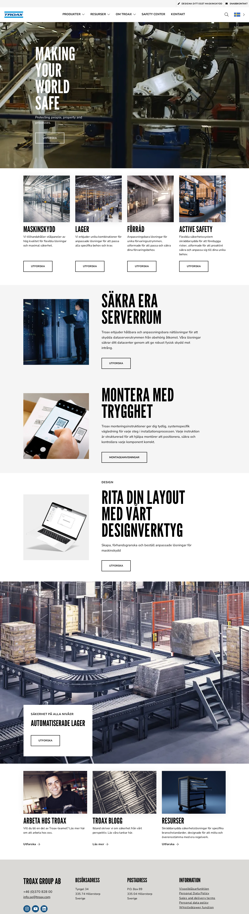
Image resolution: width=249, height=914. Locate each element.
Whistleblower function (196, 907)
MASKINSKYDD (39, 229)
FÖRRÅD (135, 229)
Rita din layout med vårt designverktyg (143, 513)
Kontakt (178, 14)
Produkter (72, 14)
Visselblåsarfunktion (194, 889)
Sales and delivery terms (197, 898)
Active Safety (196, 229)
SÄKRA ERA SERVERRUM (132, 309)
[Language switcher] (239, 14)
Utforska (30, 844)
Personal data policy (194, 903)
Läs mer (99, 844)
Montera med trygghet (138, 403)
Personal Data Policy (194, 893)
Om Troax (124, 14)
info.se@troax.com (36, 897)
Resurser (98, 14)
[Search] (226, 14)
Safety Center (153, 14)
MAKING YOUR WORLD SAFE (55, 78)
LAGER (82, 229)
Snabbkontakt (238, 3)
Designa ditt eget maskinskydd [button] (202, 3)
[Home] (15, 14)
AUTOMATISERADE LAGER (58, 723)
